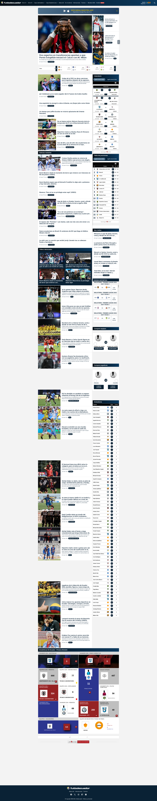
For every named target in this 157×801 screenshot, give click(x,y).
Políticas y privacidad (87, 799)
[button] (25, 2)
